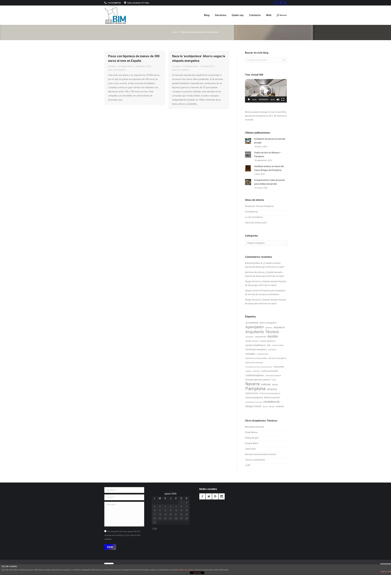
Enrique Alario (251, 443)
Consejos (176, 66)
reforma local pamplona (269, 393)
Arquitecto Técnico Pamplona (259, 206)
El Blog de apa (251, 438)
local (274, 380)
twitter (209, 496)
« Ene (154, 528)
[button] (266, 91)
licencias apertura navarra (257, 379)
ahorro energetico (268, 323)
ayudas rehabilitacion (255, 345)
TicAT (248, 465)
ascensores (260, 336)
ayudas (272, 336)
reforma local (251, 393)
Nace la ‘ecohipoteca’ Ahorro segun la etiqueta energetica (198, 58)
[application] (266, 91)
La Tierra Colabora (254, 217)
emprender (279, 366)
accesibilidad (251, 322)
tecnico (265, 407)
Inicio (175, 32)
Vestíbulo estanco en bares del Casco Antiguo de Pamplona (269, 168)
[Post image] (248, 141)
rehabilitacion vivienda (253, 402)
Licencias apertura (273, 375)
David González (252, 263)
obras (275, 384)
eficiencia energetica (277, 358)
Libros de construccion (256, 222)
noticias (266, 384)
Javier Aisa (250, 449)
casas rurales (277, 345)
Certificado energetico (256, 349)
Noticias (111, 66)
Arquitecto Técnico (262, 332)
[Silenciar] (278, 99)
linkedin (222, 496)
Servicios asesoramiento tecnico (260, 454)
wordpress (215, 496)
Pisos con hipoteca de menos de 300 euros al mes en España (133, 58)
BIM (268, 345)
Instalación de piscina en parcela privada (269, 141)
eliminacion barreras (254, 363)
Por (125, 66)
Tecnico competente (255, 460)
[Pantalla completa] (282, 99)
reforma (272, 389)
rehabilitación (271, 401)
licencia (256, 371)
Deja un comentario (116, 70)
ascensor (249, 337)
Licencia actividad (269, 371)
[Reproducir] (248, 99)
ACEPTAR (197, 573)
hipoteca (248, 371)
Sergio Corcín (251, 281)
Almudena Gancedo (254, 427)
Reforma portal (272, 397)
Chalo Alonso (251, 432)
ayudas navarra (252, 341)
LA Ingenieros (251, 211)
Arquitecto (279, 327)
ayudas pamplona (267, 341)
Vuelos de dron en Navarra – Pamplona (267, 154)
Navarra (252, 384)
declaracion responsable (256, 358)
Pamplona (255, 389)
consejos (250, 353)
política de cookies (186, 570)
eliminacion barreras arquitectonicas (258, 367)
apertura (268, 328)
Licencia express (254, 375)
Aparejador (254, 327)
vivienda (280, 406)
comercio (272, 350)
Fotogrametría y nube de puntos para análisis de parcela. (269, 182)
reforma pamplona (254, 397)
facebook (202, 496)
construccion (262, 354)
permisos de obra (253, 272)
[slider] (263, 99)
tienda (271, 406)
